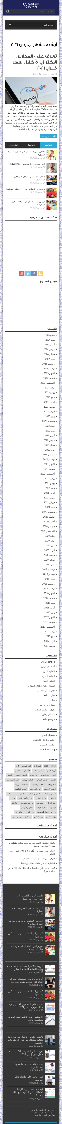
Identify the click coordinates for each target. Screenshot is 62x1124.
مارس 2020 (49, 555)
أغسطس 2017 (47, 627)
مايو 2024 (50, 340)
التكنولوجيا (52, 784)
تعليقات (13, 145)
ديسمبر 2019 (48, 569)
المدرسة (21, 794)
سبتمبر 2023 (49, 378)
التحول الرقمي (21, 775)
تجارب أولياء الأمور (46, 690)
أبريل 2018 (49, 607)
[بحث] (7, 11)
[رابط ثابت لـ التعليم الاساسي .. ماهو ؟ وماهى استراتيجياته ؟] (51, 184)
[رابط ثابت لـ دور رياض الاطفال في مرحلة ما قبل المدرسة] (51, 209)
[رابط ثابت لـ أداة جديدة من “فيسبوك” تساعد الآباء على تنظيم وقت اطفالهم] (50, 986)
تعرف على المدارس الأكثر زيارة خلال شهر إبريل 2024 (26, 1053)
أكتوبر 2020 (49, 521)
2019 (53, 766)
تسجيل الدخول (48, 735)
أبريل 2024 (49, 344)
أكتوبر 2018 (49, 593)
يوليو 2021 (50, 478)
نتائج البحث (30, 812)
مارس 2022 (49, 440)
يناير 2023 (50, 416)
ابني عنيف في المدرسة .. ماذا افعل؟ (27, 164)
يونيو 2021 (50, 483)
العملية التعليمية (21, 789)
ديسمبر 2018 (48, 583)
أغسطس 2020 (47, 531)
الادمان (17, 771)
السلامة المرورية (21, 784)
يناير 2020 (50, 564)
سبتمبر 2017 (49, 622)
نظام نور (19, 812)
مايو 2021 (50, 488)
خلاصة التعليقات (47, 744)
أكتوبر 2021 (49, 464)
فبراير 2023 (49, 411)
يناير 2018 (50, 612)
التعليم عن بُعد (27, 780)
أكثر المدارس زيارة (23, 766)
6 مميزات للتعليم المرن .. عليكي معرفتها (25, 189)
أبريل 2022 (49, 435)
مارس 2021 (49, 497)
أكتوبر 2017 (49, 617)
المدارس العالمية (34, 794)
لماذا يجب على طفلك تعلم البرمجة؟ (38, 863)
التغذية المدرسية (13, 780)
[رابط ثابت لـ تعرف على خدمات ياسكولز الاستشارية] (50, 1072)
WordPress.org (47, 749)
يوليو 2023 (50, 387)
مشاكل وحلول (48, 714)
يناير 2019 (50, 579)
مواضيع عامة (49, 719)
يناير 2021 (50, 507)
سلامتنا (14, 803)
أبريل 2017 (49, 641)
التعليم (53, 780)
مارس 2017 (49, 646)
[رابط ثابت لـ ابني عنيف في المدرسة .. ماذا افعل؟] (51, 172)
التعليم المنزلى (48, 676)
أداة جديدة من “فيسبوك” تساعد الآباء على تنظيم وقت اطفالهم (26, 980)
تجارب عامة (49, 695)
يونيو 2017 (50, 631)
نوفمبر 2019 (49, 574)
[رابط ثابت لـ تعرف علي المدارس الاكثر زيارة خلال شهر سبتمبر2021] (50, 1012)
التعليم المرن (48, 671)
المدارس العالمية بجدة (44, 1112)
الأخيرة (31, 145)
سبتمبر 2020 (49, 526)
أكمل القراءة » (49, 136)
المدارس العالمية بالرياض (43, 1110)
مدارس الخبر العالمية (45, 1115)
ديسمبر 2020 (48, 512)
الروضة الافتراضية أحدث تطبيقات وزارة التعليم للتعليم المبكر (25, 968)
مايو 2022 (50, 430)
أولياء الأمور (51, 771)
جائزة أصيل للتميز (25, 798)
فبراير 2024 (49, 354)
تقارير (52, 700)
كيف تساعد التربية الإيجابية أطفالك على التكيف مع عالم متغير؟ (27, 1092)
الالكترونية (34, 775)
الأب (34, 771)
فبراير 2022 (49, 445)
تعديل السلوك (40, 798)
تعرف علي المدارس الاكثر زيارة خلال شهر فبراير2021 (34, 62)
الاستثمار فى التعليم (48, 775)
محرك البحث (41, 807)
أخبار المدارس (48, 666)
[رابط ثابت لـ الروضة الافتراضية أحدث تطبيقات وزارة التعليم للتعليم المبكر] (50, 974)
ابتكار (42, 771)
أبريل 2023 (49, 402)
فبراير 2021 (49, 502)
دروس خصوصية (27, 803)
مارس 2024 (49, 349)
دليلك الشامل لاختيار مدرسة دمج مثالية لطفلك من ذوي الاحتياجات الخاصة (25, 1039)
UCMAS (37, 766)
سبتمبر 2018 (49, 598)
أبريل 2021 (49, 493)
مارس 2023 (49, 407)
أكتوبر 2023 (49, 373)
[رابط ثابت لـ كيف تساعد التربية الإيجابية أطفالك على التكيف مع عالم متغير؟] (50, 1097)
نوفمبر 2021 (49, 459)
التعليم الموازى (48, 681)
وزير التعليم (38, 817)
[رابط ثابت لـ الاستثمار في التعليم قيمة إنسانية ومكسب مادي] (50, 1024)
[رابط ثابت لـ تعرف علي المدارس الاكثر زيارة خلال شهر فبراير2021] (31, 103)
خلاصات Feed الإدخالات (44, 740)
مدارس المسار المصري (46, 812)
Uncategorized (47, 662)
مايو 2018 (50, 603)
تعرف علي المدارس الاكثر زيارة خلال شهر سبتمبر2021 (26, 1006)
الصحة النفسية (50, 789)
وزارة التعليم (51, 817)
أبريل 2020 (49, 550)
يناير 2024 (50, 359)
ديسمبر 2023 (48, 363)
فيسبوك (52, 807)
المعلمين (52, 798)
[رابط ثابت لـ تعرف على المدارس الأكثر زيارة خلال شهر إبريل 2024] (50, 1059)
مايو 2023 (50, 397)
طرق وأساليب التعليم (45, 709)
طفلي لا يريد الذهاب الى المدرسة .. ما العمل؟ (30, 897)
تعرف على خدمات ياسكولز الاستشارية (37, 858)
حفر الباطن (51, 803)
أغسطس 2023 (47, 383)
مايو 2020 (50, 545)
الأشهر (48, 145)
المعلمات (11, 794)
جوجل (12, 798)
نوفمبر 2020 (49, 517)
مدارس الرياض (27, 807)
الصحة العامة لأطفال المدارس (41, 685)
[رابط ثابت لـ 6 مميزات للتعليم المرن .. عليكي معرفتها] (51, 197)
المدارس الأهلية (50, 794)
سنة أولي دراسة (47, 705)
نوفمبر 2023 (49, 368)
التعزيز (9, 775)
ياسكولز (28, 817)
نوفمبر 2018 (49, 588)
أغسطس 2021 (47, 473)
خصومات (40, 803)
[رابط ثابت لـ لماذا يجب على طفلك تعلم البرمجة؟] (50, 1084)
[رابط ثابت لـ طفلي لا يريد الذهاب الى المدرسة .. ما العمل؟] (51, 159)
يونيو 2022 (50, 426)
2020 (46, 766)
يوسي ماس (17, 817)
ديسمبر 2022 (48, 421)
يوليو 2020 (50, 536)
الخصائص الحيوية (37, 784)
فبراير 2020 (49, 560)
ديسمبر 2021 (48, 454)
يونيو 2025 (50, 335)
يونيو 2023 (50, 392)
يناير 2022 (50, 450)
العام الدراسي (35, 789)
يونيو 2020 (50, 540)
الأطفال (27, 771)
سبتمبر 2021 (49, 469)
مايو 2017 (50, 636)
